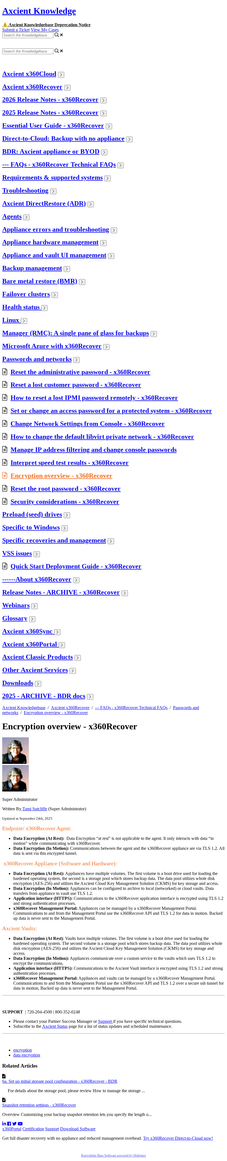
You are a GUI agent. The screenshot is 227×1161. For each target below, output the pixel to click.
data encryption (26, 1055)
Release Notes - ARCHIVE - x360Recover (61, 592)
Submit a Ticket (16, 29)
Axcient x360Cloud (29, 73)
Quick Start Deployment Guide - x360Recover (76, 566)
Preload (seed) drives (32, 514)
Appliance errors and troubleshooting (55, 229)
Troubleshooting (25, 190)
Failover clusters (26, 294)
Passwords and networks (37, 359)
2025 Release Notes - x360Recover (50, 112)
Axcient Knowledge (39, 11)
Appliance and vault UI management (54, 255)
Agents (12, 216)
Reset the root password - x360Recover (66, 488)
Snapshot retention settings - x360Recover (39, 1105)
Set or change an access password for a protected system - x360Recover (111, 410)
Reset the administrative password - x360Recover (80, 372)
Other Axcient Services (35, 669)
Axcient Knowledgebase (23, 707)
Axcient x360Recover (32, 86)
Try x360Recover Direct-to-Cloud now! (178, 1138)
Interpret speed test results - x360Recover (70, 462)
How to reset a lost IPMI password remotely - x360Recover (94, 397)
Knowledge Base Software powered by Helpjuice (113, 1155)
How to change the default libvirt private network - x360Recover (102, 436)
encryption (22, 1050)
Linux (11, 320)
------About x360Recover (36, 579)
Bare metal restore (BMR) (39, 281)
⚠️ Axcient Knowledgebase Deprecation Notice (46, 24)
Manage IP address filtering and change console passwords (94, 449)
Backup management (32, 268)
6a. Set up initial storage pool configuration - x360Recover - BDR (59, 1081)
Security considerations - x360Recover (65, 501)
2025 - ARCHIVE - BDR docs (43, 695)
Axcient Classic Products (37, 657)
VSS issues (17, 553)
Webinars (16, 605)
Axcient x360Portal (30, 644)
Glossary (14, 618)
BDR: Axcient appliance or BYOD (50, 151)
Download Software (78, 1128)
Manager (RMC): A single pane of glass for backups (75, 333)
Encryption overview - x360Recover (61, 475)
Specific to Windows (31, 527)
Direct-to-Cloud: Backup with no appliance (63, 138)
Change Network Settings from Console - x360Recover (88, 423)
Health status (21, 307)
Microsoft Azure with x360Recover (52, 346)
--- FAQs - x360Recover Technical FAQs (59, 164)
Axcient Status (55, 1026)
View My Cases (45, 29)
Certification (33, 1128)
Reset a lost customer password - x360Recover (76, 384)
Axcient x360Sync (28, 631)
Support (105, 1021)
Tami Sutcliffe (34, 808)
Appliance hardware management (50, 242)
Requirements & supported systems (52, 177)
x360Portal (11, 1128)
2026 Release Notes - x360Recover (50, 99)
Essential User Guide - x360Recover (53, 125)
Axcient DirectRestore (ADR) (44, 203)
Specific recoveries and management (54, 540)
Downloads (17, 682)
